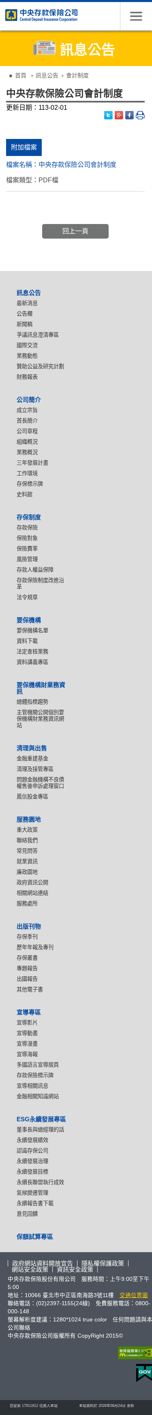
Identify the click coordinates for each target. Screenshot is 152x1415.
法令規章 (27, 597)
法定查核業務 (32, 652)
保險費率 (27, 549)
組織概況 (27, 442)
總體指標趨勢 (32, 702)
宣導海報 (27, 1054)
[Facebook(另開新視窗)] (129, 115)
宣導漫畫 (27, 1044)
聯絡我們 (27, 840)
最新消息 (27, 303)
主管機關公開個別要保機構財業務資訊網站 (40, 718)
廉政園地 (27, 872)
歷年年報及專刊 (35, 947)
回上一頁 (75, 231)
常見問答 (27, 851)
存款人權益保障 (35, 570)
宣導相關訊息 (32, 1086)
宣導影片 (27, 1023)
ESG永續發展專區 (41, 1119)
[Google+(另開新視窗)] (119, 115)
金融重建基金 (32, 759)
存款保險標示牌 (35, 1075)
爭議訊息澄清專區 (38, 335)
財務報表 (27, 377)
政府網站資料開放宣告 (42, 1263)
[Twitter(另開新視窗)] (108, 115)
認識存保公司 (32, 1151)
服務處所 (27, 904)
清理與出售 (32, 748)
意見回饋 (27, 1214)
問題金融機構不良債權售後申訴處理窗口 (40, 783)
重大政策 (27, 830)
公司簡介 (29, 399)
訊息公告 (47, 75)
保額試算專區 (35, 1236)
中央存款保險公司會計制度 (77, 164)
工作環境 (27, 473)
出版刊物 (29, 926)
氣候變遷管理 (32, 1193)
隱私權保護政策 (102, 1263)
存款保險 (27, 528)
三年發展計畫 (32, 463)
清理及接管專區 (35, 769)
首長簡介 (27, 421)
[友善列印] (140, 115)
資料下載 (27, 641)
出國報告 (27, 979)
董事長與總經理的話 (40, 1130)
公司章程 (27, 431)
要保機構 (29, 620)
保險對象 (27, 538)
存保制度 (29, 517)
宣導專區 (29, 1012)
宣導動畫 (27, 1033)
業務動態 (27, 356)
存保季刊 (27, 937)
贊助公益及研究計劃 (40, 366)
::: (5, 69)
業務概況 (27, 452)
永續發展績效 (32, 1140)
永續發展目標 (32, 1172)
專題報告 (27, 968)
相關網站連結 (32, 893)
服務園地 (29, 819)
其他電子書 (30, 989)
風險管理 (27, 559)
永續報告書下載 (35, 1203)
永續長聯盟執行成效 (40, 1182)
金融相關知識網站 (38, 1096)
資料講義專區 (32, 662)
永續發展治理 (32, 1161)
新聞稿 (24, 324)
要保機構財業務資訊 (41, 688)
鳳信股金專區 (32, 797)
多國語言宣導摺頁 (38, 1065)
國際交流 (27, 345)
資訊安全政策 (75, 1269)
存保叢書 (27, 958)
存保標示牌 (30, 484)
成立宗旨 (27, 410)
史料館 (24, 494)
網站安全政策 (30, 1269)
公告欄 (24, 314)
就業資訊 (27, 861)
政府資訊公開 (32, 882)
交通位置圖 (134, 1295)
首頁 (20, 75)
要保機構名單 (32, 630)
